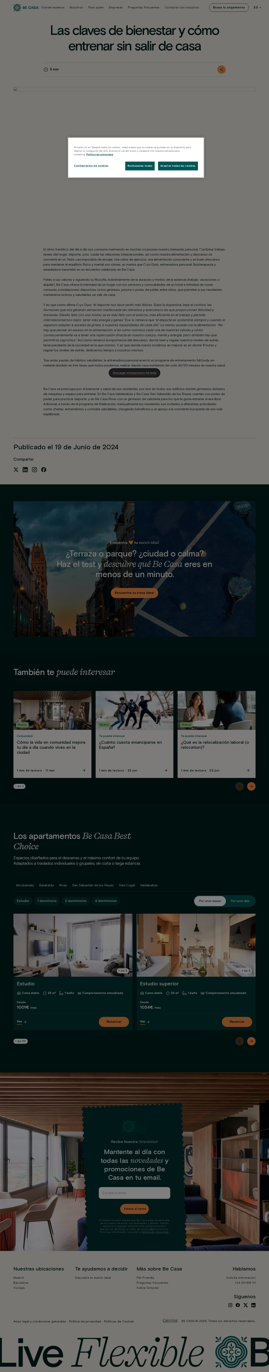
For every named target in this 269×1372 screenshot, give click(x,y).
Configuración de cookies (91, 165)
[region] (136, 157)
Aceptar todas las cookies (178, 165)
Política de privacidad (99, 154)
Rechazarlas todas (140, 165)
